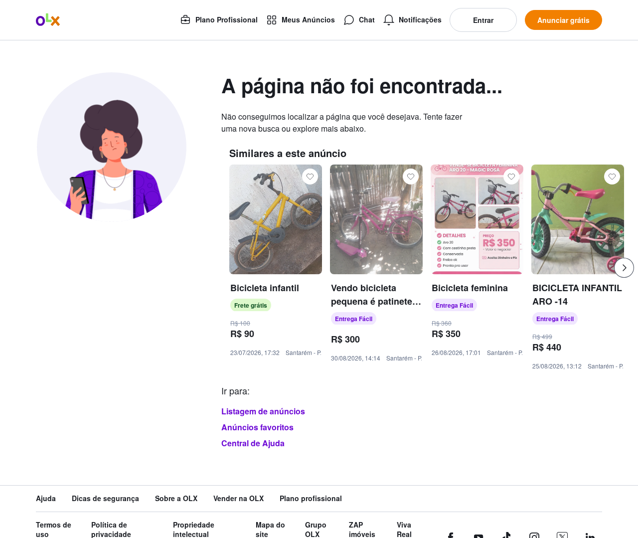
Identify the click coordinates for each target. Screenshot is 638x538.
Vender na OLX (238, 498)
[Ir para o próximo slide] (624, 268)
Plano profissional (311, 498)
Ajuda (46, 498)
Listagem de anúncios (263, 411)
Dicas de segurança (105, 498)
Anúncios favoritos (257, 427)
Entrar (483, 20)
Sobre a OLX (176, 498)
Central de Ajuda (253, 443)
